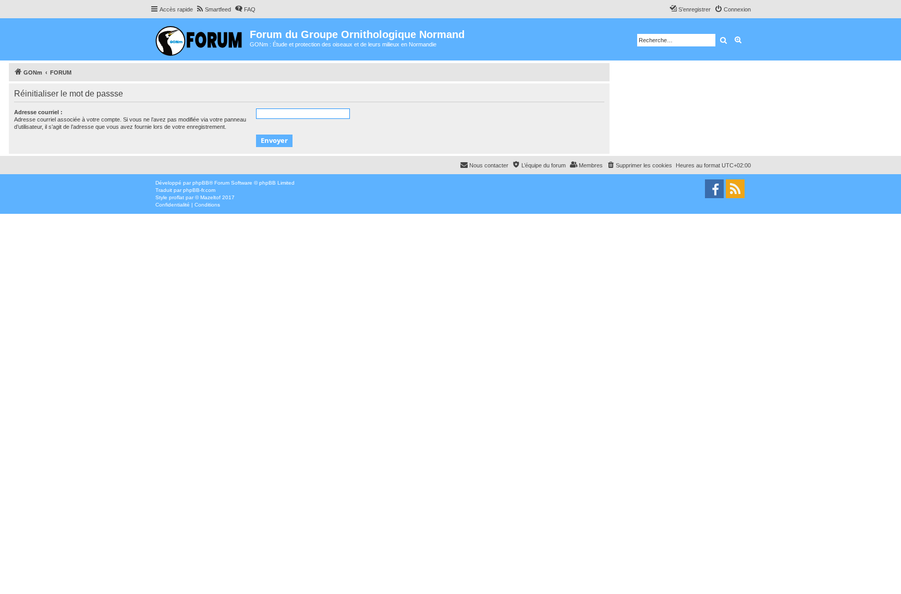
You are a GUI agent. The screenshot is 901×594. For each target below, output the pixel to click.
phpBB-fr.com (199, 190)
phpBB (200, 183)
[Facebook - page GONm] (714, 188)
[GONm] (200, 39)
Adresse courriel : (38, 112)
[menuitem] (213, 9)
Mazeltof (210, 197)
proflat (176, 197)
